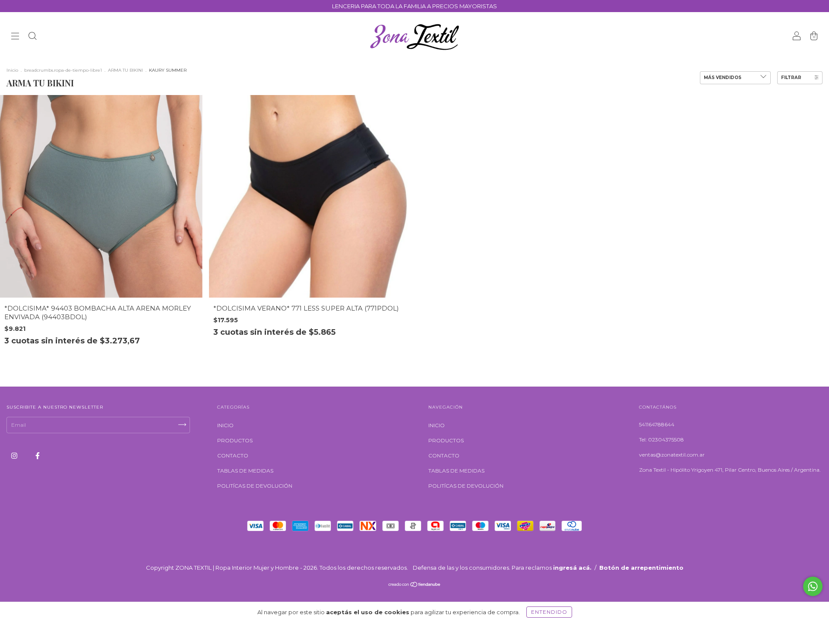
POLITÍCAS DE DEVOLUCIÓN (254, 485)
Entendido (549, 612)
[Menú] (15, 37)
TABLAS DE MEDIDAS (245, 470)
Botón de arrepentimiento (641, 567)
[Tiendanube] (415, 585)
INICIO (225, 425)
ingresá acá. (572, 567)
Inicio (12, 70)
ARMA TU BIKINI (125, 70)
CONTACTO (232, 455)
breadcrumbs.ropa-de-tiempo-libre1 (63, 70)
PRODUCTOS (235, 440)
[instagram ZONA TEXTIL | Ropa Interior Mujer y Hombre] (14, 455)
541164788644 (656, 424)
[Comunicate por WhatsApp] (813, 586)
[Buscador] (32, 37)
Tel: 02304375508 (661, 439)
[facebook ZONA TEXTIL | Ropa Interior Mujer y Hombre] (37, 455)
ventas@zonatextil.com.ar (672, 454)
